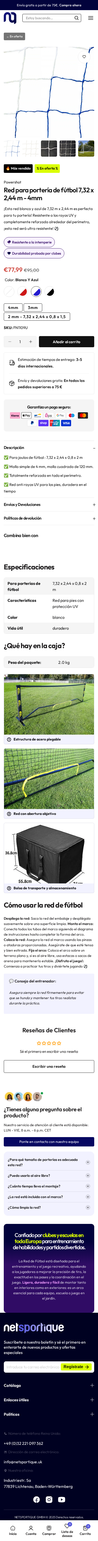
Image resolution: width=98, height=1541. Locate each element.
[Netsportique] (10, 18)
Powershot (12, 182)
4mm (13, 307)
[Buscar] (76, 18)
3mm (33, 307)
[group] (49, 92)
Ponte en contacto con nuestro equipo (49, 1141)
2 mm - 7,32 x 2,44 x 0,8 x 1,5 (37, 316)
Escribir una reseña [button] (49, 1066)
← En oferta (14, 36)
